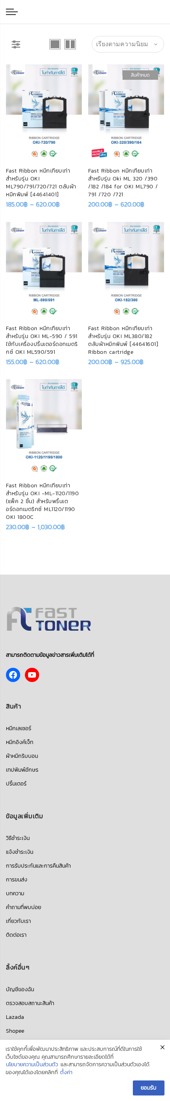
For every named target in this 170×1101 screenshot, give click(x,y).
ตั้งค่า (66, 1073)
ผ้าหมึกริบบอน (22, 756)
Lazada (15, 1017)
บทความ (15, 893)
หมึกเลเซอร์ (18, 728)
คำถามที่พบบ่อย (23, 907)
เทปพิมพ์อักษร (22, 770)
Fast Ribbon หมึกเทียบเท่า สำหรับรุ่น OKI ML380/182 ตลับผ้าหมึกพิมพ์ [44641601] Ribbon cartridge (123, 340)
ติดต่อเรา (16, 935)
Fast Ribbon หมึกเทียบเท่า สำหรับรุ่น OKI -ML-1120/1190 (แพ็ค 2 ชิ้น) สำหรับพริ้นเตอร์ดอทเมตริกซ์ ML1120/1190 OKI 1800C (42, 501)
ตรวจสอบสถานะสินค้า (30, 1003)
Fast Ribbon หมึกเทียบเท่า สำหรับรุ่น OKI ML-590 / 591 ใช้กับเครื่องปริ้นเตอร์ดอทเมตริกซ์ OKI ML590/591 (42, 340)
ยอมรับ (149, 1088)
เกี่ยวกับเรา (18, 921)
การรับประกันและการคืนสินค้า (38, 866)
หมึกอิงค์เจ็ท (19, 742)
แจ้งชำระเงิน (19, 852)
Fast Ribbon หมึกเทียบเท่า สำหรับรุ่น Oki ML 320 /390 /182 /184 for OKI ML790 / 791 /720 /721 (123, 183)
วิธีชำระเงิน (18, 838)
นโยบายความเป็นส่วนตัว (32, 1065)
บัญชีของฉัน (20, 989)
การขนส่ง (16, 880)
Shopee (15, 1031)
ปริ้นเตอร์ (16, 784)
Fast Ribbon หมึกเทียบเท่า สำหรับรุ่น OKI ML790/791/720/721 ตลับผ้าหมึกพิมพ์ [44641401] (41, 183)
